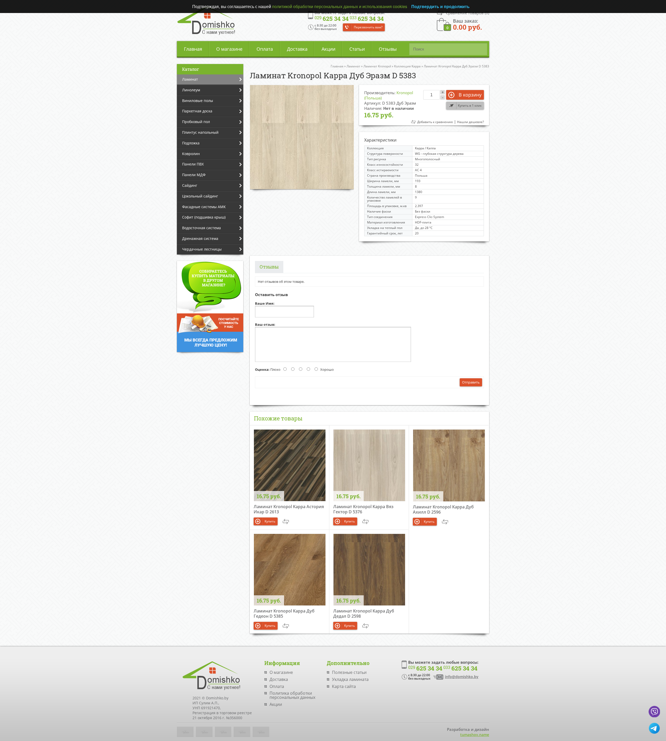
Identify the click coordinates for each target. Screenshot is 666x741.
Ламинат (190, 79)
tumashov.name (474, 734)
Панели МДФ (194, 174)
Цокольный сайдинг (200, 196)
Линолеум (191, 89)
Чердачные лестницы (202, 249)
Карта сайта (344, 686)
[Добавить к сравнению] (286, 521)
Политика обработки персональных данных (292, 695)
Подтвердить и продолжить (440, 6)
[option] (302, 137)
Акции (328, 49)
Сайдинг (189, 185)
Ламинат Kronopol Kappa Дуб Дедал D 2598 (363, 613)
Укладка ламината (350, 679)
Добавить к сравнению (435, 122)
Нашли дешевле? (470, 122)
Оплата (265, 49)
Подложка (191, 142)
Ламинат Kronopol (377, 66)
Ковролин (191, 153)
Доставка (297, 49)
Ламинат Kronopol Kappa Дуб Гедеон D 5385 (284, 613)
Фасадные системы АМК (204, 206)
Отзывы (388, 49)
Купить (270, 521)
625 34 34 (332, 18)
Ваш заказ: (467, 24)
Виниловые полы (197, 100)
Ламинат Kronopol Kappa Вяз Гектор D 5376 (363, 509)
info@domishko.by (461, 676)
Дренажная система (200, 238)
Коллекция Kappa (407, 66)
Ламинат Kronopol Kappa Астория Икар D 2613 (289, 509)
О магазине (229, 49)
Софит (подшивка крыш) (204, 217)
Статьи (357, 49)
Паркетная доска (197, 110)
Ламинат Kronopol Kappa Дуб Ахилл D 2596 (443, 509)
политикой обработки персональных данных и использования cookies (339, 6)
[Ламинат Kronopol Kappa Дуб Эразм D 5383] (302, 137)
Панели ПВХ (193, 164)
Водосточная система (201, 227)
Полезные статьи (349, 672)
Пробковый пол (196, 121)
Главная (193, 49)
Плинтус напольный (200, 132)
